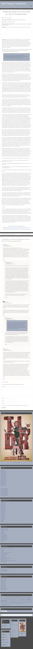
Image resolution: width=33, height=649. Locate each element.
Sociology (21, 603)
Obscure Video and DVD (5, 570)
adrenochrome (9, 227)
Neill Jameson (3, 556)
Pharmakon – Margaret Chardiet (6, 558)
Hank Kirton (2, 513)
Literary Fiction (9, 601)
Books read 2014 (3, 481)
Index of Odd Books (4, 535)
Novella (13, 602)
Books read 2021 (3, 473)
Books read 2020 (3, 474)
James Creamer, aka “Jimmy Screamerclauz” (18, 19)
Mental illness (15, 601)
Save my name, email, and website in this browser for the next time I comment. (15, 405)
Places (12, 633)
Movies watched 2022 (4, 489)
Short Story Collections (15, 603)
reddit (4, 603)
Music (12, 628)
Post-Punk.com (3, 559)
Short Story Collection (8, 603)
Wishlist (5, 644)
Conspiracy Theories (3, 598)
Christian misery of (8, 89)
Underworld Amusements (5, 538)
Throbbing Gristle (3, 561)
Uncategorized (3, 604)
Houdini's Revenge (12, 599)
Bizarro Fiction (11, 597)
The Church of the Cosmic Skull (6, 552)
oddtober (16, 602)
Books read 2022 (3, 472)
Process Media (3, 537)
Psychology (2, 603)
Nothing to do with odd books (5, 602)
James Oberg (3, 583)
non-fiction (29, 601)
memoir (12, 601)
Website (3, 403)
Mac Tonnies (3, 519)
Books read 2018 (3, 476)
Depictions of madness (14, 598)
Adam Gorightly (3, 502)
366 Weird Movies (3, 569)
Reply (6, 297)
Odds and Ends (13, 630)
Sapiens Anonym (3, 587)
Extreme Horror (24, 598)
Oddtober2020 (23, 602)
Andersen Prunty (3, 503)
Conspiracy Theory (14, 624)
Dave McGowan (3, 510)
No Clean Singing (3, 557)
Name (3, 398)
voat (21, 229)
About (3, 626)
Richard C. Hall (3, 586)
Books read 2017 (3, 477)
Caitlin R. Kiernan (3, 508)
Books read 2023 (3, 471)
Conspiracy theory (9, 598)
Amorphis (2, 549)
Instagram (5, 637)
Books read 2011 (3, 484)
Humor (16, 599)
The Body (2, 551)
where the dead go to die (26, 229)
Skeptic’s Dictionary (4, 589)
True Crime (25, 603)
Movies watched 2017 (4, 495)
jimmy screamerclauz (9, 229)
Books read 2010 (3, 485)
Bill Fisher (2, 550)
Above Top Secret (3, 578)
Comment (3, 386)
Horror (7, 599)
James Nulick (3, 514)
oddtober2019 (19, 602)
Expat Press (2, 532)
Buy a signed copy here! (16, 462)
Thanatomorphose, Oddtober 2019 (26, 234)
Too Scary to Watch (4, 571)
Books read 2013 (3, 482)
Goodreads (6, 639)
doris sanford (25, 227)
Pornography (30, 602)
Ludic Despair (3, 584)
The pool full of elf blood (20, 88)
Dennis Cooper (3, 511)
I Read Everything (23, 599)
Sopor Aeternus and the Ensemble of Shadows (8, 560)
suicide (23, 603)
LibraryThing (6, 642)
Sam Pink (2, 520)
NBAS (18, 601)
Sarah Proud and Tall (4, 588)
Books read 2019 (3, 475)
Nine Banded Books (4, 536)
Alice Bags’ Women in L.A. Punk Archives (7, 548)
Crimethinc (2, 531)
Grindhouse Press (3, 534)
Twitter (5, 634)
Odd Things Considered (13, 3)
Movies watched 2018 (4, 494)
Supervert (2, 521)
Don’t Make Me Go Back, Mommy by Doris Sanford (8, 234)
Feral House (3, 533)
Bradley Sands (3, 507)
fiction (28, 598)
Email (3, 400)
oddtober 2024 (27, 602)
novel (10, 602)
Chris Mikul (2, 509)
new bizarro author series (23, 601)
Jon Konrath (3, 518)
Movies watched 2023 (4, 488)
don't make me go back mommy (17, 227)
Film (24, 226)
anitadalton (20, 226)
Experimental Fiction (20, 598)
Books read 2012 (3, 483)
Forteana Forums (3, 579)
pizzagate (14, 229)
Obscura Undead (3, 585)
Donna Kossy (3, 512)
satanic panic (18, 229)
